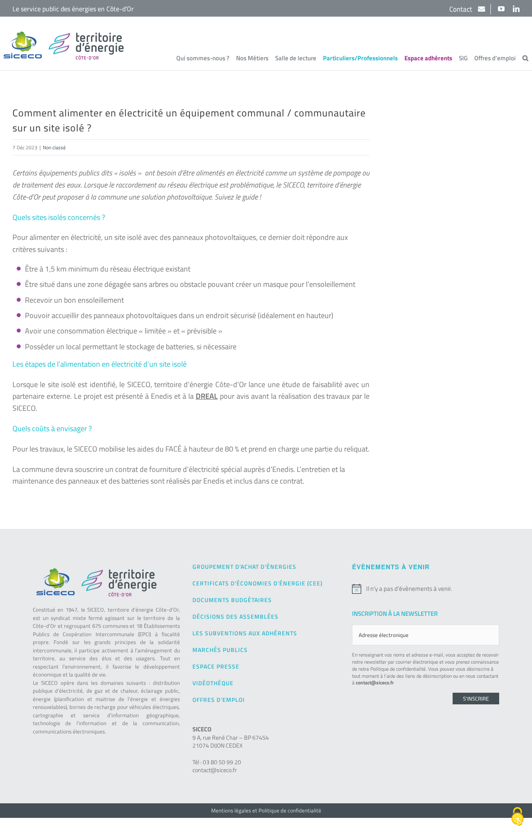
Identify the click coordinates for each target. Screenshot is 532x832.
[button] (525, 57)
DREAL (207, 396)
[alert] (425, 589)
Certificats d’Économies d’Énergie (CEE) (257, 583)
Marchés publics (220, 649)
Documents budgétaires (232, 599)
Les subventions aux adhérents (244, 633)
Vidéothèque (213, 683)
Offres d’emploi (218, 699)
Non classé (54, 147)
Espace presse (215, 666)
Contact (461, 9)
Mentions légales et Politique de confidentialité (266, 810)
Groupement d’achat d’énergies (244, 566)
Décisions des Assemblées (235, 616)
